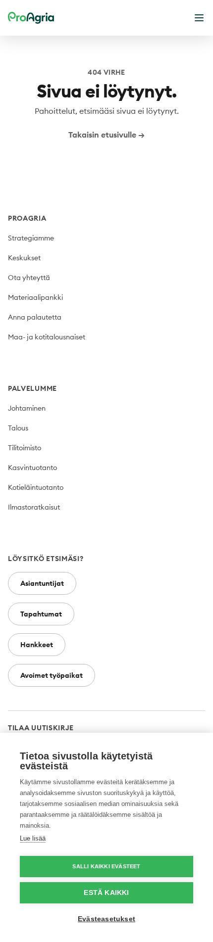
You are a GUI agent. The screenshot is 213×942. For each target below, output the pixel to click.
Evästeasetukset (106, 919)
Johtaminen (27, 408)
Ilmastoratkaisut (34, 507)
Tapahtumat (41, 614)
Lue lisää (33, 838)
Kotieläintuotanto (35, 487)
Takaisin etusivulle (106, 135)
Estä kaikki (106, 892)
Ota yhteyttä (29, 277)
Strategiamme (31, 238)
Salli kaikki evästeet (106, 866)
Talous (18, 428)
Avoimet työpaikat (51, 675)
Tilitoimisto (24, 447)
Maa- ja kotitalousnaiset (46, 336)
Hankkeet (36, 644)
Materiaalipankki (35, 297)
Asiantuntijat (42, 583)
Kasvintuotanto (32, 467)
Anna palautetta (34, 317)
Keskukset (24, 257)
